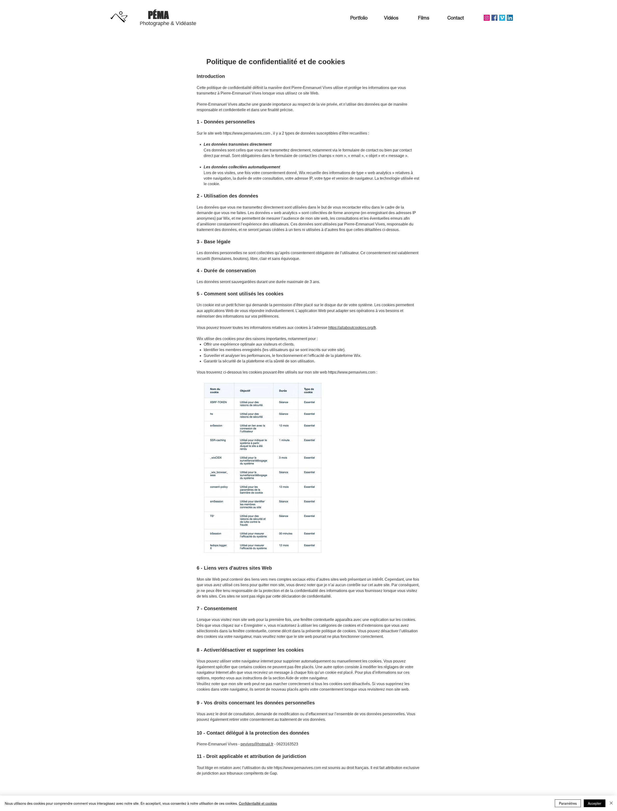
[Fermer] (611, 803)
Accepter (594, 803)
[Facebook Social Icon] (494, 18)
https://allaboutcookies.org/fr (352, 328)
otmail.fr (266, 744)
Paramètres (568, 803)
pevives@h (250, 744)
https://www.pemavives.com (246, 133)
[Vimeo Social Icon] (502, 18)
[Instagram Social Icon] (487, 18)
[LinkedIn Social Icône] (510, 18)
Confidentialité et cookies (258, 803)
